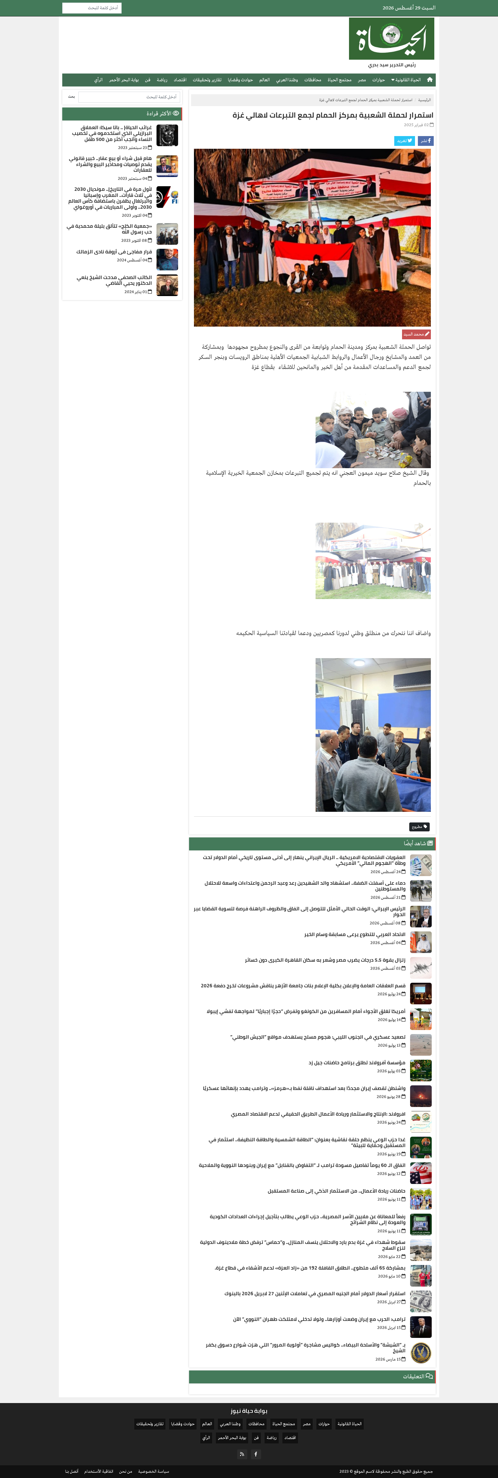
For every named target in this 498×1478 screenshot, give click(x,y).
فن (147, 80)
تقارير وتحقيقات (207, 80)
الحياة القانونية (408, 80)
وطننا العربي (287, 80)
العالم (264, 80)
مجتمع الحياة (340, 80)
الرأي (98, 80)
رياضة (162, 80)
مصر (362, 80)
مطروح (418, 827)
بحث (71, 96)
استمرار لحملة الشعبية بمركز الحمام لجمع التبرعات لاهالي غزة (333, 115)
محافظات (312, 80)
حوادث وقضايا (240, 80)
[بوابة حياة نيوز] (392, 38)
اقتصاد (180, 80)
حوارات (378, 80)
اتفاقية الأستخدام (98, 1472)
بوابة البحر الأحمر (124, 80)
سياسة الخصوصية (153, 1472)
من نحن (125, 1472)
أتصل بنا (71, 1472)
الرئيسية (424, 100)
